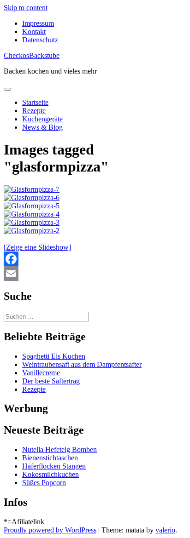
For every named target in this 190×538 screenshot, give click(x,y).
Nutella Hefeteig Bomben (59, 449)
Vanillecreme (41, 373)
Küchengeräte (42, 119)
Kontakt (34, 31)
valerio (165, 530)
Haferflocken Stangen (54, 466)
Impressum (38, 23)
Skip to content (26, 7)
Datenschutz (40, 40)
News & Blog (42, 127)
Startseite (35, 102)
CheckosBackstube (31, 55)
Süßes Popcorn (44, 482)
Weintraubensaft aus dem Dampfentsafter (82, 364)
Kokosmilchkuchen (50, 474)
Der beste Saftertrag (51, 381)
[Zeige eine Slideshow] (37, 247)
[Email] (95, 273)
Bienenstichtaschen (50, 458)
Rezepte (34, 110)
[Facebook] (95, 259)
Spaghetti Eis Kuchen (53, 356)
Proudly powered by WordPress (50, 530)
